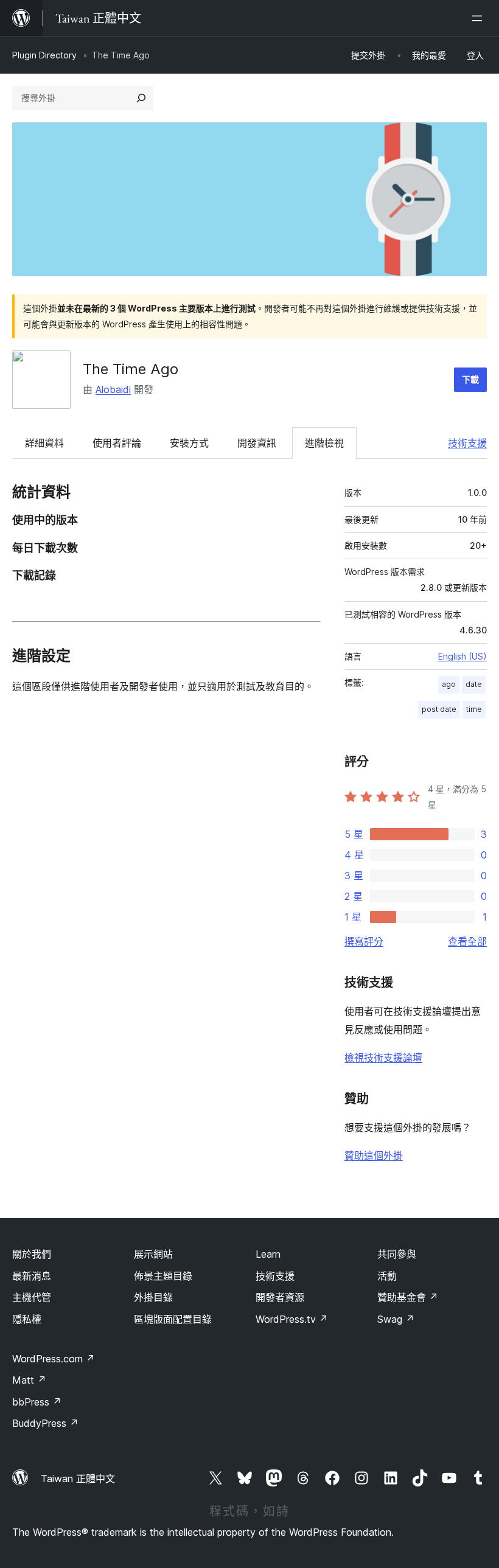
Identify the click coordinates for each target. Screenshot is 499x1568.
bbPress (36, 1402)
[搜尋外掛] (141, 98)
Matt (29, 1380)
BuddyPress (45, 1423)
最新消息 (31, 1276)
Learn (268, 1254)
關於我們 (31, 1254)
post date (439, 709)
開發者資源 (280, 1297)
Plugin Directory (44, 55)
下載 (470, 379)
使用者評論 (116, 443)
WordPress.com (53, 1359)
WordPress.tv (292, 1319)
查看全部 (467, 941)
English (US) (462, 656)
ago (449, 684)
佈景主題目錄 (163, 1276)
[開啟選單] (479, 18)
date (474, 684)
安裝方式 (189, 443)
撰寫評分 (363, 941)
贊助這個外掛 (373, 1155)
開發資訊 (256, 443)
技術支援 (467, 443)
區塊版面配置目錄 (173, 1319)
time (474, 709)
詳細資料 (44, 443)
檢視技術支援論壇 (383, 1057)
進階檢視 (324, 443)
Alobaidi (113, 389)
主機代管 (31, 1297)
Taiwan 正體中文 (78, 1478)
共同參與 (396, 1254)
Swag (395, 1319)
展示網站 (153, 1254)
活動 (387, 1276)
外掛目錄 (153, 1297)
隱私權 (26, 1319)
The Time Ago (130, 369)
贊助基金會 (407, 1297)
